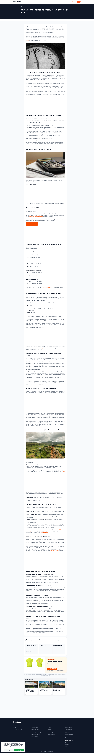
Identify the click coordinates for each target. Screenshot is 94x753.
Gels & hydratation (68, 727)
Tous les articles (30, 20)
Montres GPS (67, 724)
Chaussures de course (69, 725)
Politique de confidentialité (70, 742)
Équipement (54, 1)
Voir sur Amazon (29, 652)
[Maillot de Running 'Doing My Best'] (34, 665)
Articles (58, 1)
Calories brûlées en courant (35, 734)
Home (25, 20)
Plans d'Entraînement (38, 1)
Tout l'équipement (68, 729)
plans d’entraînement (54, 550)
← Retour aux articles (45, 715)
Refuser (9, 750)
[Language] (75, 2)
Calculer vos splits (31, 224)
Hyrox (32, 1)
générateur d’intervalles (47, 348)
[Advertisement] (17, 27)
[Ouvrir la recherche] (73, 2)
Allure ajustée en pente (35, 729)
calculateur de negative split (31, 145)
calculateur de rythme (47, 287)
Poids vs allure (33, 724)
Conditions (67, 744)
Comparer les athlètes (69, 734)
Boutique (63, 1)
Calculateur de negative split (36, 732)
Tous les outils (33, 737)
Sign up (79, 1)
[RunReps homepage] (17, 2)
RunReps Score (44, 532)
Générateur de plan (34, 731)
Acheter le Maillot (51, 668)
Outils (28, 1)
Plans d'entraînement (51, 725)
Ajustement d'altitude (34, 727)
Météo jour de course (34, 736)
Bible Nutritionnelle (46, 1)
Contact (66, 746)
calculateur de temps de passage (36, 216)
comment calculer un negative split (55, 137)
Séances (49, 727)
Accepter (19, 750)
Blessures (50, 731)
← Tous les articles (23, 6)
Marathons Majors (51, 732)
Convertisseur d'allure (34, 725)
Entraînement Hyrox (51, 724)
